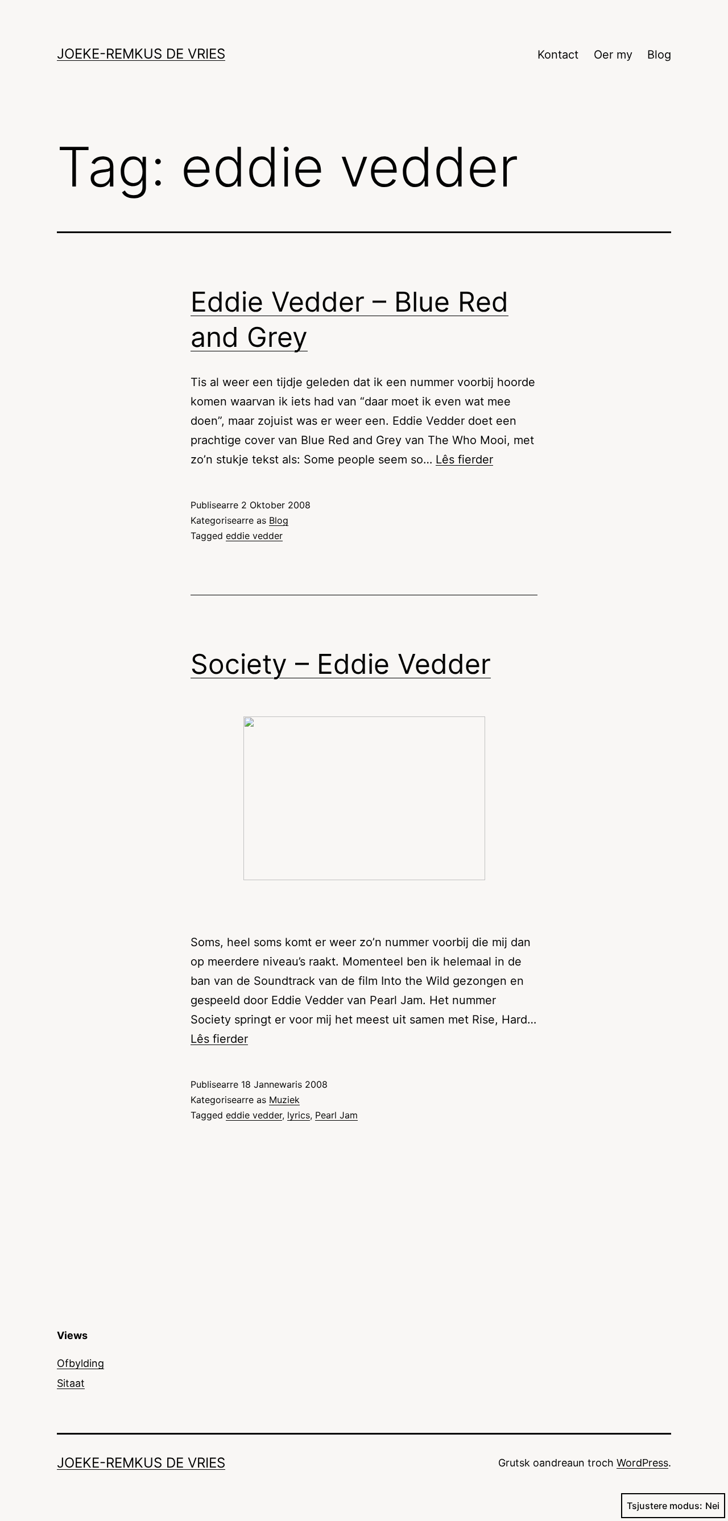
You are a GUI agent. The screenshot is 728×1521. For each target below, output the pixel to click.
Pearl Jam (336, 1115)
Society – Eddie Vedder (341, 664)
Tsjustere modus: (664, 1505)
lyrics (298, 1115)
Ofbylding (80, 1363)
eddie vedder (254, 535)
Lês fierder (464, 459)
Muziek (284, 1099)
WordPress (642, 1463)
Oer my (613, 54)
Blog (659, 54)
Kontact (557, 54)
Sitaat (71, 1383)
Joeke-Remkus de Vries (141, 53)
